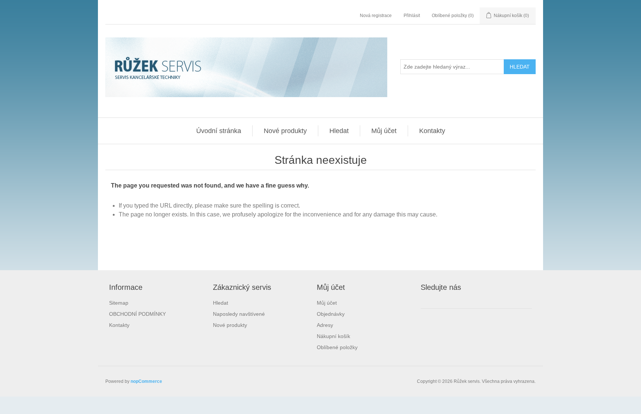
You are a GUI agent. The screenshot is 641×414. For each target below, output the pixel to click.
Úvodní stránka (218, 131)
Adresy (325, 325)
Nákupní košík (333, 336)
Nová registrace (376, 15)
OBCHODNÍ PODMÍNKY (137, 314)
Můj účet (384, 131)
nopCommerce (146, 381)
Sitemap (118, 303)
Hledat (339, 131)
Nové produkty (285, 131)
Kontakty (432, 131)
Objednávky (331, 314)
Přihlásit (412, 15)
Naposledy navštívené (239, 314)
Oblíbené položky (337, 347)
